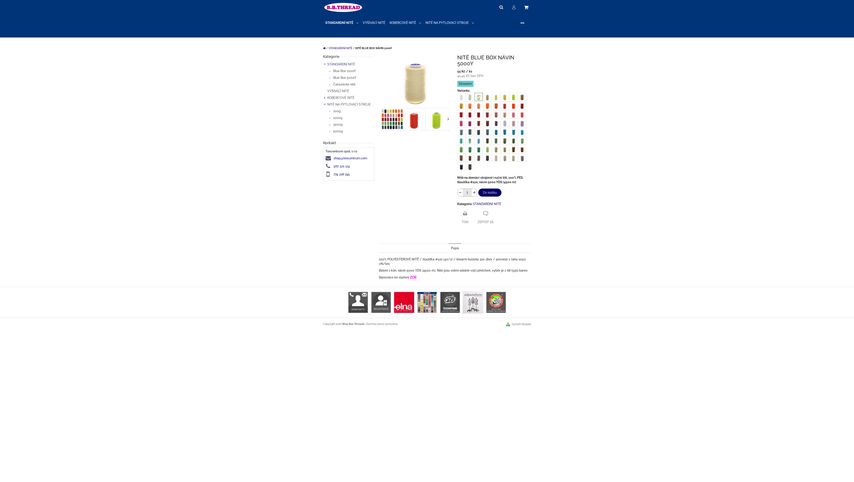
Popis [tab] (455, 248)
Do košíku (490, 192)
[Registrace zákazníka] (381, 302)
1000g (337, 118)
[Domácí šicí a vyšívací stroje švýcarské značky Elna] (404, 302)
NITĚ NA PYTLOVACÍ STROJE (349, 104)
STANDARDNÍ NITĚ (341, 64)
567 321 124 (342, 166)
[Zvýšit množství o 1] (474, 192)
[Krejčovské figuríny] (473, 302)
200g (336, 111)
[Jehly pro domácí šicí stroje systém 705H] (496, 302)
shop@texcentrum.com (350, 158)
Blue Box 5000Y (344, 77)
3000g (337, 124)
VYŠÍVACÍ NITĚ (338, 91)
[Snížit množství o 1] (460, 192)
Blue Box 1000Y (344, 71)
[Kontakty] (358, 302)
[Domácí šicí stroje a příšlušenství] (450, 302)
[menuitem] (342, 23)
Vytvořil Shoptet (521, 324)
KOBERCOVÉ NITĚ (341, 98)
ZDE (413, 277)
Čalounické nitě (343, 84)
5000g (337, 131)
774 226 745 (342, 174)
